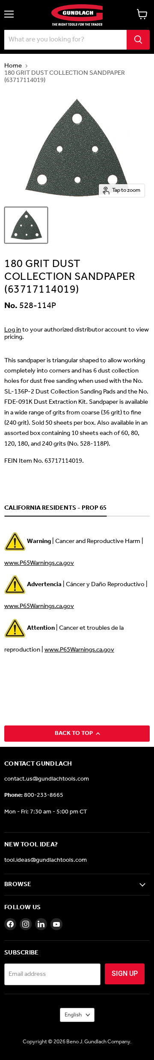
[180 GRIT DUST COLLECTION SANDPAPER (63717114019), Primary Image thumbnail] (26, 225)
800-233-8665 (43, 795)
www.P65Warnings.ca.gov (39, 563)
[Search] (138, 40)
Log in (12, 330)
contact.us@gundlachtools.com (46, 779)
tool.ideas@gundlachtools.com (45, 860)
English (73, 1015)
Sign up (125, 973)
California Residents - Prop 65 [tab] (55, 508)
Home (13, 66)
